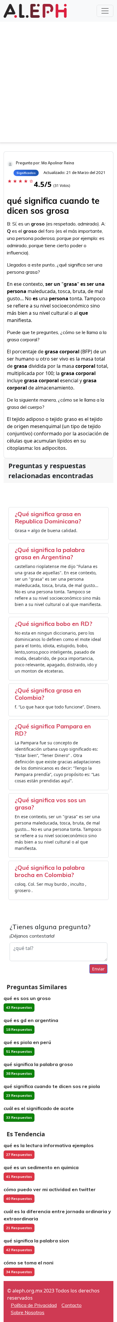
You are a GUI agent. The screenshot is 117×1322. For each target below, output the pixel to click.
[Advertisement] (58, 83)
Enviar (98, 969)
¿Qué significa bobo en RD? (53, 623)
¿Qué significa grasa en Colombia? (48, 693)
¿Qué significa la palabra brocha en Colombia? (50, 871)
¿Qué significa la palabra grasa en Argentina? (50, 553)
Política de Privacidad (34, 1305)
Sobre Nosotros (27, 1312)
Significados (26, 173)
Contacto (72, 1305)
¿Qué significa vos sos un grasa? (50, 803)
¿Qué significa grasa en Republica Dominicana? (48, 517)
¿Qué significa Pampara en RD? (53, 729)
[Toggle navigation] (105, 11)
